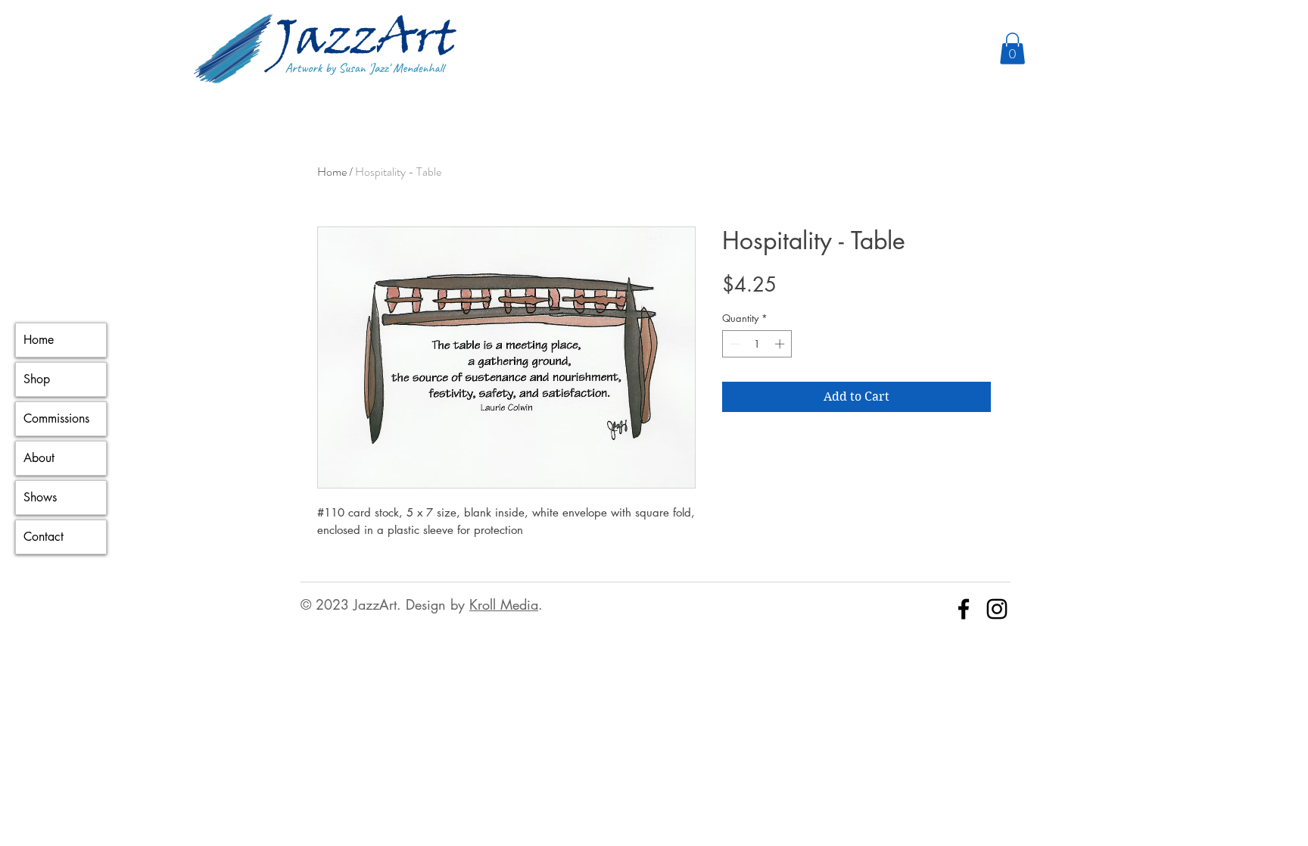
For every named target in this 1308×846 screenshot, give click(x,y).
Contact (43, 537)
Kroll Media (503, 604)
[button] (1012, 48)
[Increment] (781, 344)
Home (38, 340)
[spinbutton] (757, 344)
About (38, 458)
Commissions (56, 418)
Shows (40, 497)
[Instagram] (997, 609)
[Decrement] (733, 344)
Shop (36, 379)
